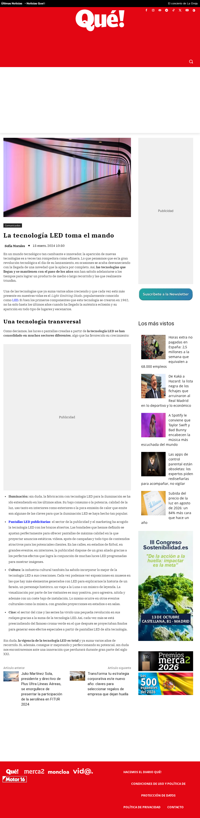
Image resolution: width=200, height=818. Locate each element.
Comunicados (12, 213)
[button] (191, 49)
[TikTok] (173, 10)
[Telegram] (167, 10)
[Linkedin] (99, 714)
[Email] (110, 714)
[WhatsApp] (77, 714)
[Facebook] (146, 10)
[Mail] (160, 10)
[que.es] (100, 20)
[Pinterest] (65, 714)
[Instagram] (153, 10)
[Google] (194, 10)
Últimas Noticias (11, 3)
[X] (180, 10)
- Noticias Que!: (35, 3)
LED (15, 288)
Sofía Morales (15, 234)
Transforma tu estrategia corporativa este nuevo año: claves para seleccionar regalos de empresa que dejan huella (108, 672)
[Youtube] (187, 10)
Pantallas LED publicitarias (29, 510)
